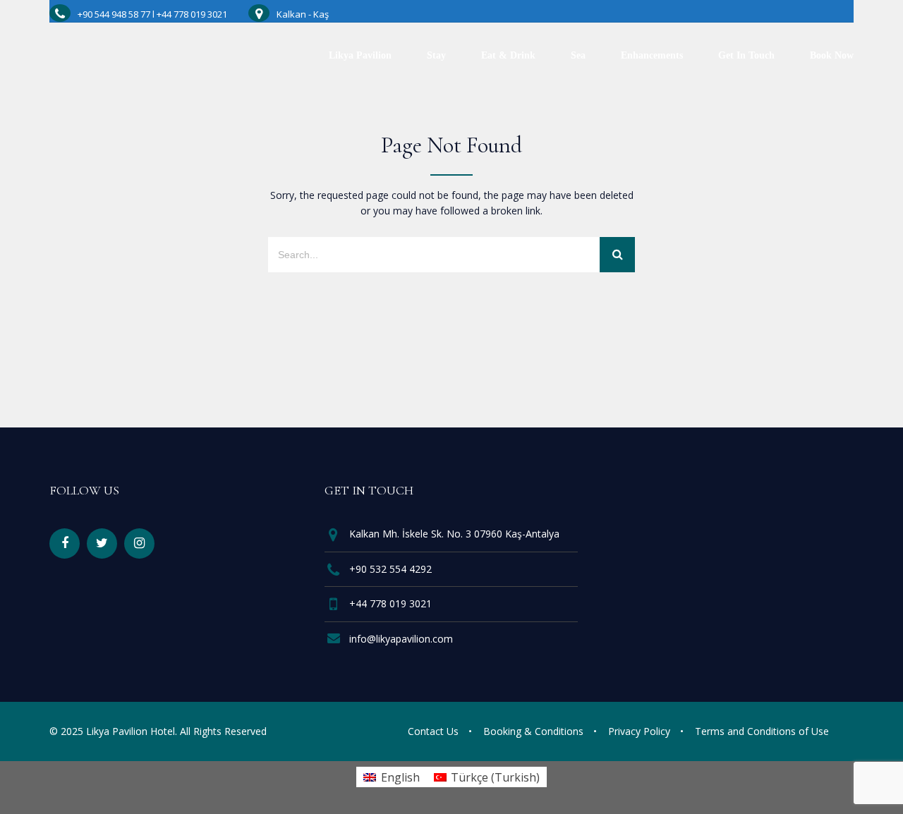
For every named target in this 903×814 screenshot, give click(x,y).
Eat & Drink (508, 56)
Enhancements (652, 56)
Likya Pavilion (360, 56)
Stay (436, 56)
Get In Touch (746, 56)
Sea (578, 56)
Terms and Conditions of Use (762, 731)
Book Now (832, 56)
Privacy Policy (639, 731)
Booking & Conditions (533, 731)
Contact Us (433, 731)
